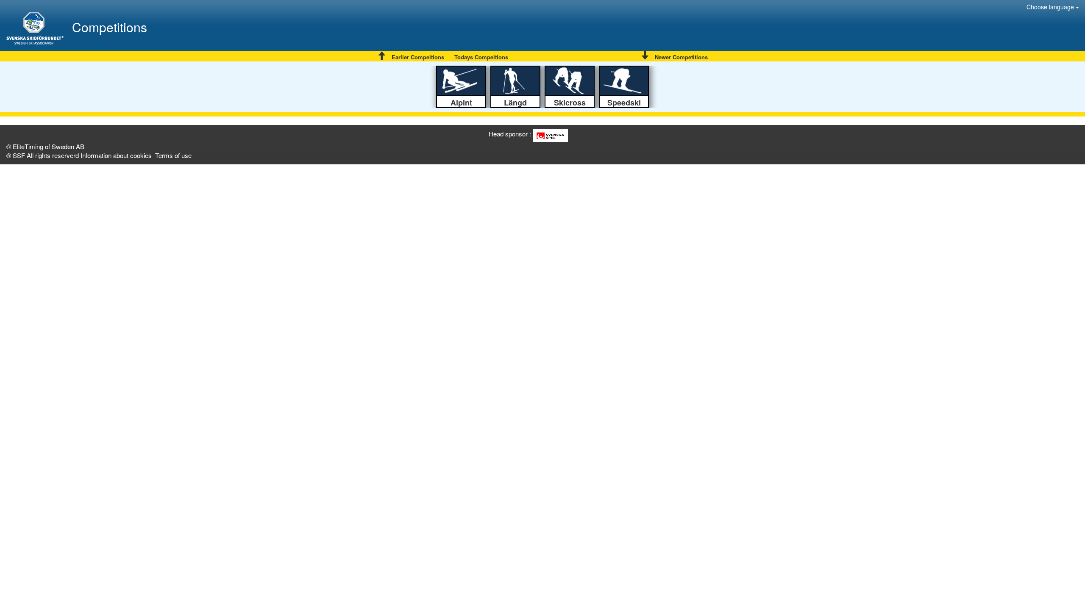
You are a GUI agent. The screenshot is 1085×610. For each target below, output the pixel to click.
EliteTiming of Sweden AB (48, 146)
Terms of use (173, 155)
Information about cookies (116, 155)
